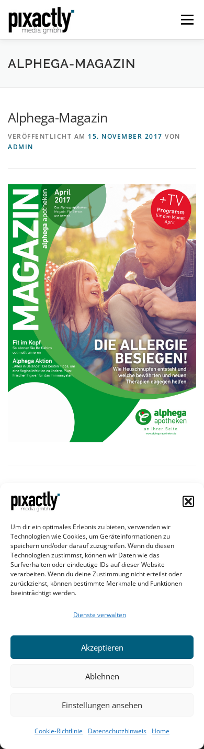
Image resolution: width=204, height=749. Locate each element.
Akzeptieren (102, 647)
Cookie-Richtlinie (59, 730)
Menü (186, 19)
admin (20, 146)
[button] (188, 501)
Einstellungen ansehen (102, 705)
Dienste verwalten (99, 614)
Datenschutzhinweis (117, 730)
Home (160, 730)
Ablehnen (102, 676)
